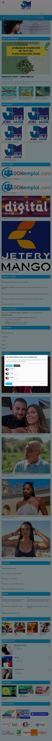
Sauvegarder (9, 383)
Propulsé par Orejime (43, 383)
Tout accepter (9, 365)
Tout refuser (16, 365)
